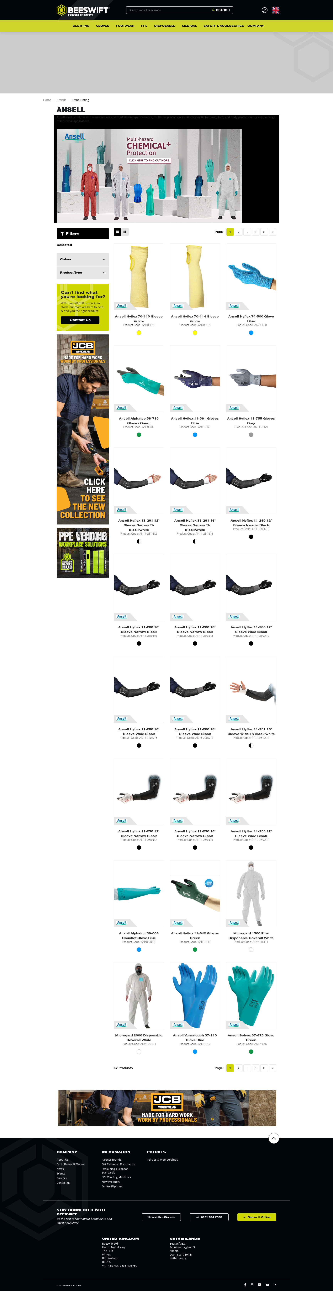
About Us (62, 1159)
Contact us (63, 1183)
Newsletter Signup (161, 1217)
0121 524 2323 (211, 1217)
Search (223, 10)
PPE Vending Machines (116, 1177)
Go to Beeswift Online (71, 1164)
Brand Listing (80, 99)
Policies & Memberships (162, 1159)
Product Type (71, 272)
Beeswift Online (259, 1217)
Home (47, 99)
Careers (62, 1178)
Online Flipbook (112, 1186)
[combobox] (275, 10)
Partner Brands (111, 1159)
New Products (111, 1182)
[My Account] (265, 10)
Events (61, 1173)
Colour (65, 259)
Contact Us (80, 320)
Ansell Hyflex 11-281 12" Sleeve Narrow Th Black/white (138, 525)
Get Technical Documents (118, 1164)
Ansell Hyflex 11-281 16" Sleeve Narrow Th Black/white (194, 525)
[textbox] (275, 10)
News (60, 1169)
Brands (61, 99)
